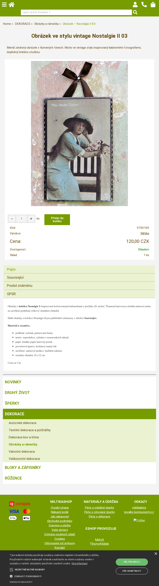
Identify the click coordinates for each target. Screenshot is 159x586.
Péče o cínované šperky (99, 512)
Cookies (59, 539)
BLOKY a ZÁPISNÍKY (23, 467)
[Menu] (4, 4)
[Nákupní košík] (155, 5)
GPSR (11, 294)
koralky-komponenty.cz (139, 512)
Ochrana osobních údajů (59, 534)
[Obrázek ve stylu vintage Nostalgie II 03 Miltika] (79, 133)
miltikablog (139, 507)
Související (15, 277)
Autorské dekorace (22, 423)
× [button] (155, 553)
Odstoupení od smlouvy (60, 543)
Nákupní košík (59, 512)
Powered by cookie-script (21, 582)
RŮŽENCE (13, 478)
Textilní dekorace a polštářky (30, 430)
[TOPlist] (139, 520)
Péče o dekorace (99, 516)
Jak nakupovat (59, 516)
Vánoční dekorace (22, 451)
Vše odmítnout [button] (131, 571)
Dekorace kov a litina (24, 437)
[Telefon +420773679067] (146, 7)
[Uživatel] (137, 5)
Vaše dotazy (60, 530)
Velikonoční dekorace (24, 459)
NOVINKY (13, 382)
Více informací (79, 563)
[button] (55, 576)
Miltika (145, 233)
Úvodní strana (60, 507)
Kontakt (59, 547)
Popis (11, 269)
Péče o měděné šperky (99, 507)
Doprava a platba (60, 525)
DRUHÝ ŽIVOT (17, 392)
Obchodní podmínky (59, 521)
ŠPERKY (12, 403)
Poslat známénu (19, 286)
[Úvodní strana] (13, 5)
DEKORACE (14, 414)
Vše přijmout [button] (132, 562)
